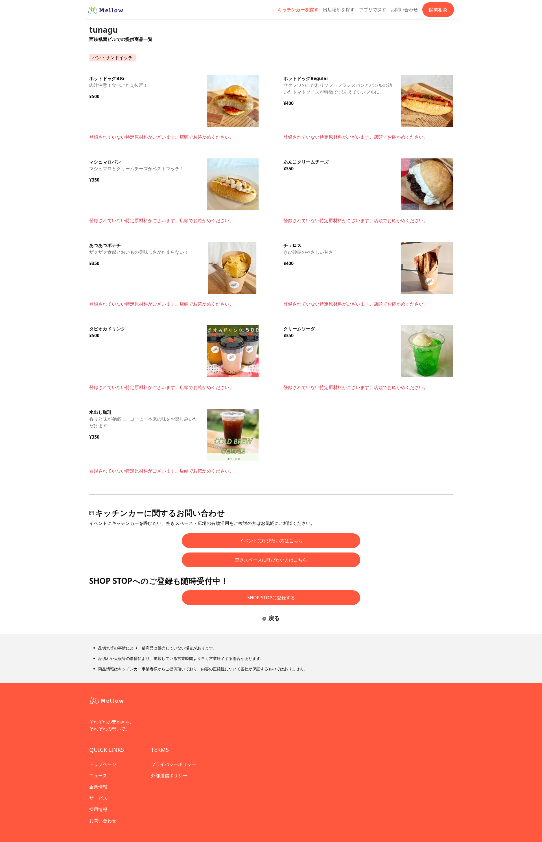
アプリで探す (372, 9)
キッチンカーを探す (298, 9)
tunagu (103, 29)
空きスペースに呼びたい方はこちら (271, 560)
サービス (98, 798)
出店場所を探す (339, 9)
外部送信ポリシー (169, 775)
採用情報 (98, 809)
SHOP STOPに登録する (271, 598)
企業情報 (98, 787)
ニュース (98, 775)
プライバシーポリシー (173, 764)
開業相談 (438, 9)
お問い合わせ (404, 9)
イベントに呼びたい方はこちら (271, 541)
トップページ (102, 764)
